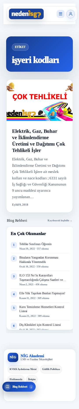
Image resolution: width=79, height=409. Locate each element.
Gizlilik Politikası (51, 369)
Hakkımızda (16, 379)
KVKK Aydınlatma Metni (23, 369)
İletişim (32, 379)
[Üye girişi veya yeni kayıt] (70, 14)
